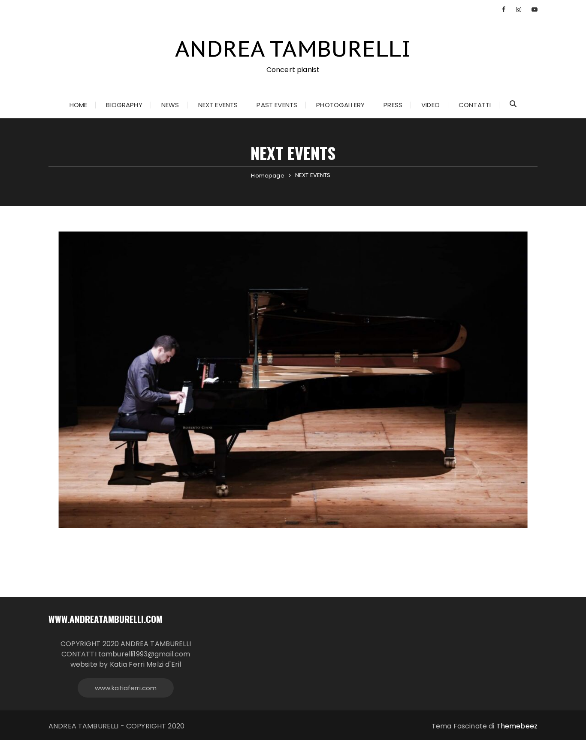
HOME (78, 104)
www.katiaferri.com (126, 687)
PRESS (393, 104)
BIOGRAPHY (124, 104)
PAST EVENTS (277, 104)
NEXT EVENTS (218, 104)
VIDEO (430, 104)
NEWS (170, 104)
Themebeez (517, 726)
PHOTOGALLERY (340, 104)
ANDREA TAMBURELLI (293, 48)
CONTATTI (475, 104)
